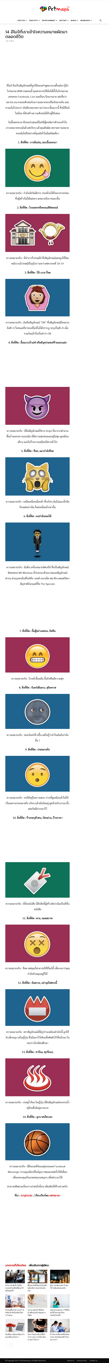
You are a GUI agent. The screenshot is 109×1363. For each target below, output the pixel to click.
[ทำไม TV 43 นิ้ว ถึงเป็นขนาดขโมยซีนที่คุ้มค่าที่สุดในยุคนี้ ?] (15, 1276)
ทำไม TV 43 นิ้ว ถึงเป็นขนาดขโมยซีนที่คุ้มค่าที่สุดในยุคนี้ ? (14, 1288)
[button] (100, 20)
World (73, 20)
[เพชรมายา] (54, 9)
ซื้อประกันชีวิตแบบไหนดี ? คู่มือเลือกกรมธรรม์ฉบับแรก (37, 1288)
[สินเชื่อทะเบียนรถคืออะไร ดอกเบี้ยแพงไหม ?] (15, 1325)
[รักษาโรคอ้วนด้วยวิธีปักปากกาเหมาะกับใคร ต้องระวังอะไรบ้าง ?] (37, 1325)
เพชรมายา (54, 1195)
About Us (70, 1360)
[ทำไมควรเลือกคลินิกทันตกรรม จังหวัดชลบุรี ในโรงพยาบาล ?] (60, 1325)
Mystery (63, 20)
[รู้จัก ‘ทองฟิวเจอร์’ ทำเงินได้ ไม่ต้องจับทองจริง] (60, 1276)
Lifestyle (21, 20)
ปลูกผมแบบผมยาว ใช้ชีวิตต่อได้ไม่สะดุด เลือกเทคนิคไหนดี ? (60, 1312)
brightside (26, 1195)
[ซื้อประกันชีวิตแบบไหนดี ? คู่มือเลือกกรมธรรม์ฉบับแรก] (37, 1276)
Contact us (93, 1360)
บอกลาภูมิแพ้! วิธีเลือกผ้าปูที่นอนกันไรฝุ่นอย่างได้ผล (37, 1312)
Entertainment (48, 20)
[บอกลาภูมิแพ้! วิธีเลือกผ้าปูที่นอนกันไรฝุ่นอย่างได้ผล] (37, 1301)
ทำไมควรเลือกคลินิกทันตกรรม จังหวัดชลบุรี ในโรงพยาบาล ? (59, 1337)
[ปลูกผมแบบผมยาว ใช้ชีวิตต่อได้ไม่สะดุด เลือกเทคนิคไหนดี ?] (60, 1301)
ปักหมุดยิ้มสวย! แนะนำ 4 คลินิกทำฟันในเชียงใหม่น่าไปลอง (14, 1312)
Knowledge (85, 20)
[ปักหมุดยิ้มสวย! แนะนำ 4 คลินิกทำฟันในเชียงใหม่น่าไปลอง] (15, 1301)
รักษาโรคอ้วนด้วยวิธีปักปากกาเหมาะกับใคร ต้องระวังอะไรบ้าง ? (37, 1337)
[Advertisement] (37, 63)
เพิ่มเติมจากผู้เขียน (39, 1265)
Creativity (33, 20)
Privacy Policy (82, 1360)
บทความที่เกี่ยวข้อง (15, 1265)
